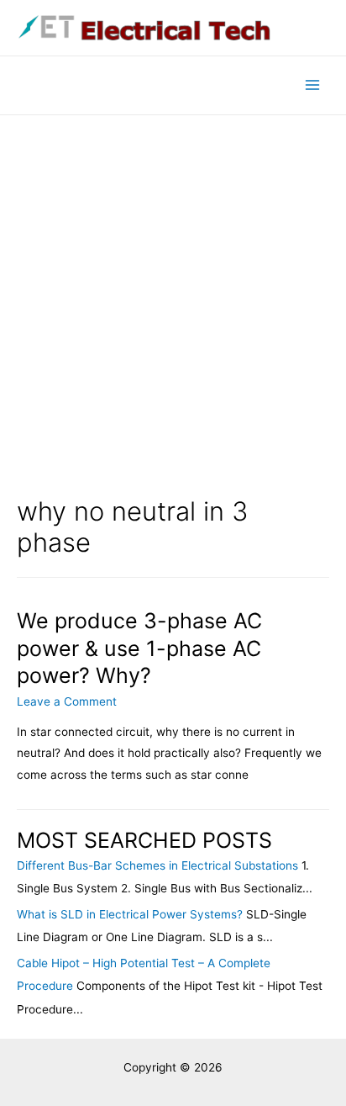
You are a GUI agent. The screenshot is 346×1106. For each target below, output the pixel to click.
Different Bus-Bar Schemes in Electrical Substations (157, 865)
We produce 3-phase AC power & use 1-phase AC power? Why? (139, 648)
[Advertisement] (173, 297)
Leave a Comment (67, 701)
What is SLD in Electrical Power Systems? (130, 914)
